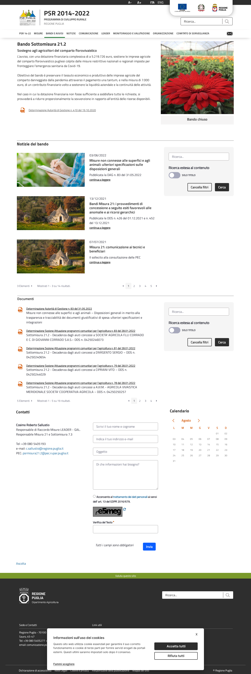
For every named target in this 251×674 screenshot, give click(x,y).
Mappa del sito (140, 670)
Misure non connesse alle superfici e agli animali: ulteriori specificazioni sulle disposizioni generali (119, 164)
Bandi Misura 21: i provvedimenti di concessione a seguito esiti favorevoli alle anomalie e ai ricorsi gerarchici (120, 208)
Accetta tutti (176, 646)
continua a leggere (99, 180)
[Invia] (226, 21)
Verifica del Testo (103, 522)
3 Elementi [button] (23, 286)
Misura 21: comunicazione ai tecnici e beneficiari (117, 249)
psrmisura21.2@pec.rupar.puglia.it (45, 453)
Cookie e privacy (79, 670)
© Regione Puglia (222, 670)
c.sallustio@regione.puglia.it (45, 448)
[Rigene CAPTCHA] (124, 509)
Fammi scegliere (64, 664)
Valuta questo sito (125, 576)
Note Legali (61, 670)
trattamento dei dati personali (130, 497)
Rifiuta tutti (176, 656)
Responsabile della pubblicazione (110, 670)
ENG (161, 2)
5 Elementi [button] (23, 401)
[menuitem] (25, 33)
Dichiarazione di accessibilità (35, 670)
